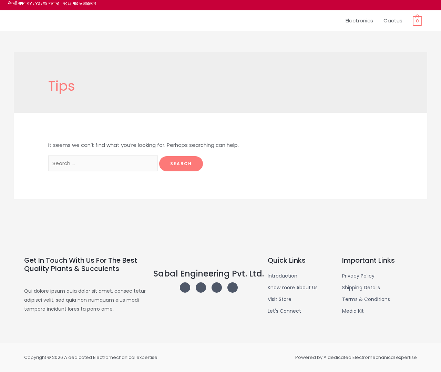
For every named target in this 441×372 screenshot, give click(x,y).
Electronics (359, 20)
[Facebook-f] (232, 287)
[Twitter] (201, 287)
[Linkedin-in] (217, 287)
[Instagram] (185, 287)
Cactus (392, 20)
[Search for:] (103, 163)
